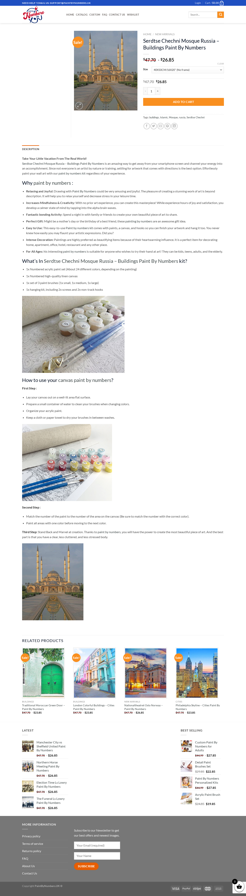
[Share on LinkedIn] (174, 126)
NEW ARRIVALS (165, 34)
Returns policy (31, 851)
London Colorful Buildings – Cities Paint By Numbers (93, 707)
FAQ (104, 14)
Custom (94, 14)
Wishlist (133, 14)
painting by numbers (138, 221)
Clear (220, 63)
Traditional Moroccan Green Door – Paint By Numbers (43, 707)
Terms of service (32, 843)
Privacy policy (31, 836)
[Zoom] (79, 105)
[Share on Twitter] (153, 126)
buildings (154, 117)
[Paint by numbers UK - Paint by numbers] (41, 14)
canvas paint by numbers (84, 380)
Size (145, 69)
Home (70, 14)
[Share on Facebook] (147, 126)
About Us (28, 866)
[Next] (223, 684)
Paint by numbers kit (79, 228)
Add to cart (183, 102)
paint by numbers (52, 183)
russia (182, 117)
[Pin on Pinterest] (167, 126)
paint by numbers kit (72, 173)
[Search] (220, 15)
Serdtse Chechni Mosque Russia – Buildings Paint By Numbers (63, 163)
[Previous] (22, 684)
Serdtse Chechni (195, 117)
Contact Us (117, 14)
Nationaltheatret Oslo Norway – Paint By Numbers (143, 707)
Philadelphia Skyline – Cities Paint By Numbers (198, 707)
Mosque (173, 117)
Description (30, 149)
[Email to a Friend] (160, 126)
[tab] (30, 149)
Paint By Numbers (84, 191)
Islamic (164, 117)
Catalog (81, 14)
